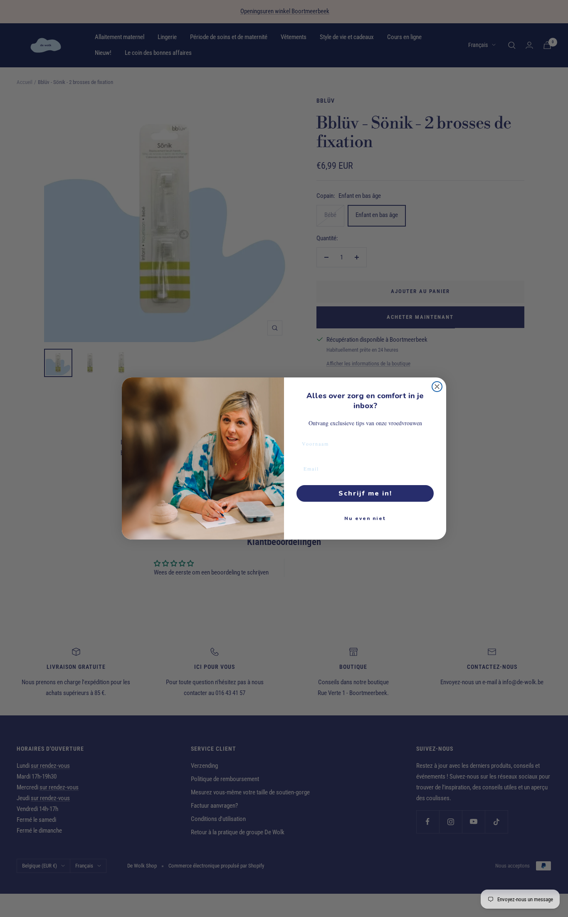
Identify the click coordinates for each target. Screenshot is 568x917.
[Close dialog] (437, 387)
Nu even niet (365, 518)
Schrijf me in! (365, 493)
